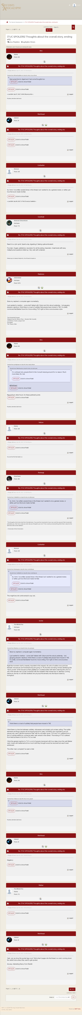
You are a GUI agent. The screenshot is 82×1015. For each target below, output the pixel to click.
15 (19, 29)
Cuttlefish (41, 165)
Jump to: (51, 997)
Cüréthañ (41, 217)
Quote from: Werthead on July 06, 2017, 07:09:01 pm (23, 368)
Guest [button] (78, 5)
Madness (41, 274)
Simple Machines (20, 1007)
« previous (46, 27)
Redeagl (41, 473)
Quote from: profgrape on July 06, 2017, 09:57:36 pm (21, 364)
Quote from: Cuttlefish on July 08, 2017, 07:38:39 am (20, 497)
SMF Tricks (77, 1009)
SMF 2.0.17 (4, 1007)
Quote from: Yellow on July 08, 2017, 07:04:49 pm (20, 798)
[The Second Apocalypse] (11, 4)
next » (51, 27)
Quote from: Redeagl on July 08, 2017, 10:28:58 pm (20, 569)
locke (41, 621)
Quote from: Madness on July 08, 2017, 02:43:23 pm (20, 648)
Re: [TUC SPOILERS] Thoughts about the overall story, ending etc (41, 66)
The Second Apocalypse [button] (15, 22)
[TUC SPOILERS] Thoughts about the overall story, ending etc (41, 22)
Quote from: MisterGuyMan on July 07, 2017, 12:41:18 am (22, 75)
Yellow (41, 422)
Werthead (41, 114)
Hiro (41, 51)
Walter (41, 885)
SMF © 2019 (11, 1007)
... (11, 29)
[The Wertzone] (46, 125)
